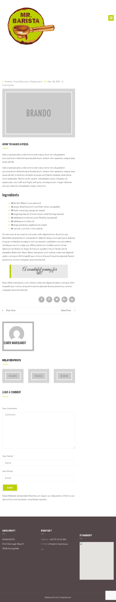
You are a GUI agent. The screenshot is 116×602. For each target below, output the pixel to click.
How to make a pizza (15, 144)
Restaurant (36, 81)
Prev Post (10, 310)
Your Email (8, 471)
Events (8, 81)
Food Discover (21, 81)
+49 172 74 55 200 (57, 539)
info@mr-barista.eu (58, 544)
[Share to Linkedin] (72, 299)
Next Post (66, 310)
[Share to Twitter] (57, 299)
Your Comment (9, 408)
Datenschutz (51, 597)
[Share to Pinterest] (49, 299)
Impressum (65, 597)
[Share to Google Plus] (64, 299)
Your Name (8, 456)
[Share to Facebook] (42, 299)
